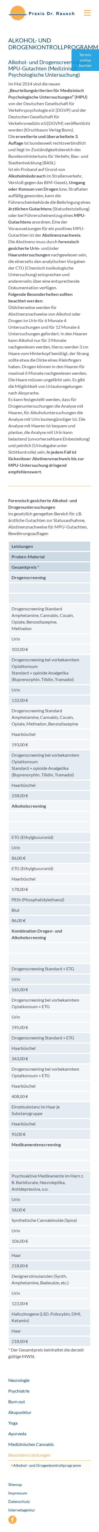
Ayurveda (17, 1433)
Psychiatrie (18, 1390)
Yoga (13, 1422)
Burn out (16, 1401)
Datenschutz (19, 1501)
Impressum (17, 1493)
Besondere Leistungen (29, 1454)
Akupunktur (19, 1412)
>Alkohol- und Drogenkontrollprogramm (46, 1465)
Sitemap (15, 1484)
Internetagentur (21, 1510)
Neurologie (18, 1380)
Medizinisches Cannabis (31, 1444)
